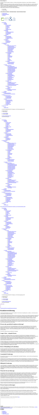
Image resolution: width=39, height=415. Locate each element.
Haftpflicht (9, 53)
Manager (7, 86)
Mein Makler (4, 22)
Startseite (5, 23)
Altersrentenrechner (9, 99)
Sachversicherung (8, 52)
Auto (9, 57)
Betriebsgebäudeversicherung (12, 67)
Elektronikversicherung (11, 69)
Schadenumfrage (8, 98)
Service (3, 94)
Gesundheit (8, 61)
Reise (9, 58)
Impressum (4, 15)
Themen (5, 91)
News (3, 105)
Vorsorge (7, 44)
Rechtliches (6, 39)
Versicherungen (4, 43)
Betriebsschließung (11, 77)
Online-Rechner (8, 104)
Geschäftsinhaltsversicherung (12, 165)
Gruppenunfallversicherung (12, 85)
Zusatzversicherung (11, 160)
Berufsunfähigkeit (10, 49)
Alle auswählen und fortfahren (5, 11)
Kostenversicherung (9, 73)
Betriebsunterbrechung (11, 75)
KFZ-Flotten (10, 90)
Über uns (5, 24)
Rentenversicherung (11, 48)
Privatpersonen (8, 33)
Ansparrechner (8, 101)
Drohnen (9, 59)
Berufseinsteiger (8, 32)
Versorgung (9, 81)
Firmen (7, 31)
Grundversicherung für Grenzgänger (9, 93)
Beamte (7, 34)
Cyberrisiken (10, 76)
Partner (7, 28)
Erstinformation (4, 13)
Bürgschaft (9, 80)
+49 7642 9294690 (5, 113)
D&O (9, 87)
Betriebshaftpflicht (11, 172)
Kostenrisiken (10, 171)
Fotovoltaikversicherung (11, 70)
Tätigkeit (7, 26)
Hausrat (9, 55)
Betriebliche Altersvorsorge (12, 45)
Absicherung (10, 184)
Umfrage (7, 38)
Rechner (5, 196)
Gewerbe (5, 64)
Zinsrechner (8, 103)
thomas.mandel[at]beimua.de (6, 115)
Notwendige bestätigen (13, 11)
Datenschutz (8, 42)
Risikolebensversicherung (12, 47)
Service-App (6, 202)
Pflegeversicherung (11, 63)
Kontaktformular (8, 36)
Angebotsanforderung (9, 135)
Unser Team (8, 27)
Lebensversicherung (11, 46)
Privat (5, 141)
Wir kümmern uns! (9, 96)
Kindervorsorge (10, 50)
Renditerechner (8, 102)
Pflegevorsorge (10, 147)
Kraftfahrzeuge (8, 88)
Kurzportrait (8, 123)
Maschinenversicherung (11, 166)
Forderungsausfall (10, 79)
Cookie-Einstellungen (5, 413)
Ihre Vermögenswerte (11, 66)
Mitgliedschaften (8, 29)
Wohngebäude (10, 153)
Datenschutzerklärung (5, 14)
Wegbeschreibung (8, 37)
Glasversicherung (10, 72)
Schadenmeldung (8, 97)
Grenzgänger (4, 92)
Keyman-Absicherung (11, 83)
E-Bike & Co (10, 60)
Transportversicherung (11, 71)
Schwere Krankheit (11, 51)
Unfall (9, 54)
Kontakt (5, 35)
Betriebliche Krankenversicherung (13, 84)
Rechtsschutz (10, 78)
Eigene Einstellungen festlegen (21, 11)
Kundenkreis (6, 30)
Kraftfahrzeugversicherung (12, 89)
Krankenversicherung (11, 159)
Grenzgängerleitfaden (7, 190)
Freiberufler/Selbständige (10, 129)
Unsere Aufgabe (8, 25)
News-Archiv (6, 107)
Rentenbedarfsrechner (9, 100)
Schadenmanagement (7, 95)
